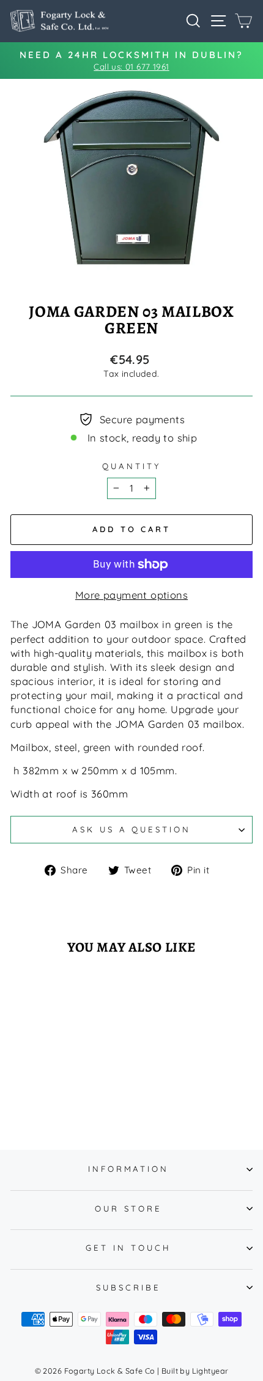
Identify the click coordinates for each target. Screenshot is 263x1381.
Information (128, 1169)
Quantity (131, 466)
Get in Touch (128, 1248)
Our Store (128, 1208)
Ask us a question (131, 829)
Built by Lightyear (194, 1370)
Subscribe (128, 1287)
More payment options (131, 594)
